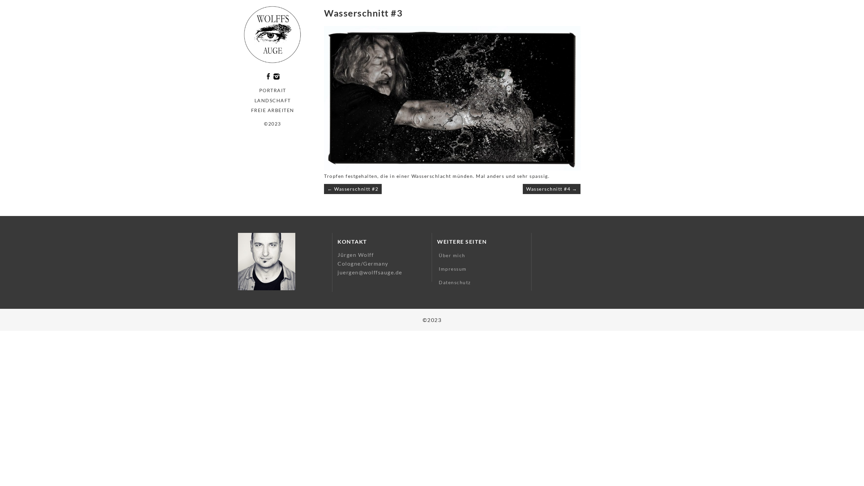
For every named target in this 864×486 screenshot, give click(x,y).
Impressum (453, 269)
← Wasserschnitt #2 (352, 189)
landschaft (272, 100)
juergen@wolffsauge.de (370, 272)
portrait (272, 90)
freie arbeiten (272, 110)
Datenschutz (455, 282)
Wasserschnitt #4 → (551, 189)
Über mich (452, 255)
